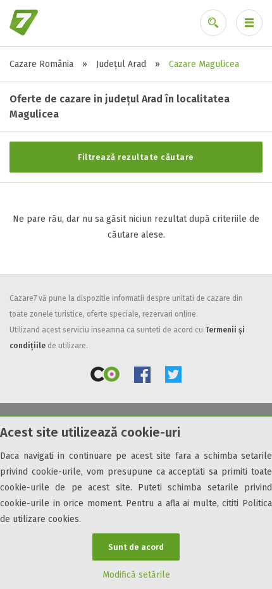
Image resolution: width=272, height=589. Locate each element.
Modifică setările (136, 574)
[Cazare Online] (105, 377)
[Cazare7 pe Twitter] (173, 377)
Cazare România (41, 64)
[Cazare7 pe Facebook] (142, 377)
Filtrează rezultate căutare (136, 157)
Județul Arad (121, 64)
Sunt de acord (136, 547)
